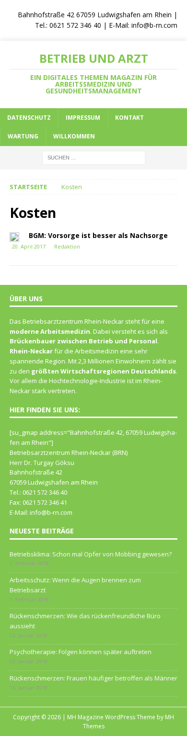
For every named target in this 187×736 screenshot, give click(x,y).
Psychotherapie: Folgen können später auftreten (81, 651)
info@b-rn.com (154, 25)
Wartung (23, 136)
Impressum (83, 117)
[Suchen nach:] (93, 156)
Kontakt (129, 117)
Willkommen (74, 136)
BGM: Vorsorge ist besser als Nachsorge (98, 235)
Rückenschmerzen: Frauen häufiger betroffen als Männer (93, 678)
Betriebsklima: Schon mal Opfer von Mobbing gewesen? (91, 554)
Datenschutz (29, 117)
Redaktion (67, 246)
